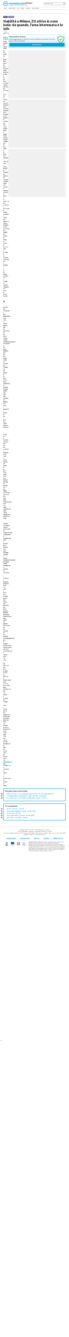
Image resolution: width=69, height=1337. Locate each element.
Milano (5, 37)
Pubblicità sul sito (58, 838)
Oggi (18, 8)
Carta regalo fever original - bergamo (17, 817)
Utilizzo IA (36, 838)
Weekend (28, 8)
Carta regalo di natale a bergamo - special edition (20, 815)
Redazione (46, 838)
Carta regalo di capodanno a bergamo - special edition (21, 811)
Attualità (11, 17)
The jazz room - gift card (13, 813)
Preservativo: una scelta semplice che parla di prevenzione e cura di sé (27, 798)
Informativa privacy (11, 838)
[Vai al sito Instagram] (65, 8)
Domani (22, 8)
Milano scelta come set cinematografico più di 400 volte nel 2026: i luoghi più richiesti (30, 794)
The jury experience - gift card (15, 809)
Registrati (37, 44)
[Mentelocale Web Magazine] (15, 4)
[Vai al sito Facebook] (60, 8)
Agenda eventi (11, 8)
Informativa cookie (25, 838)
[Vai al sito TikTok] (62, 8)
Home (5, 8)
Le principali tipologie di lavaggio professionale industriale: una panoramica (27, 796)
